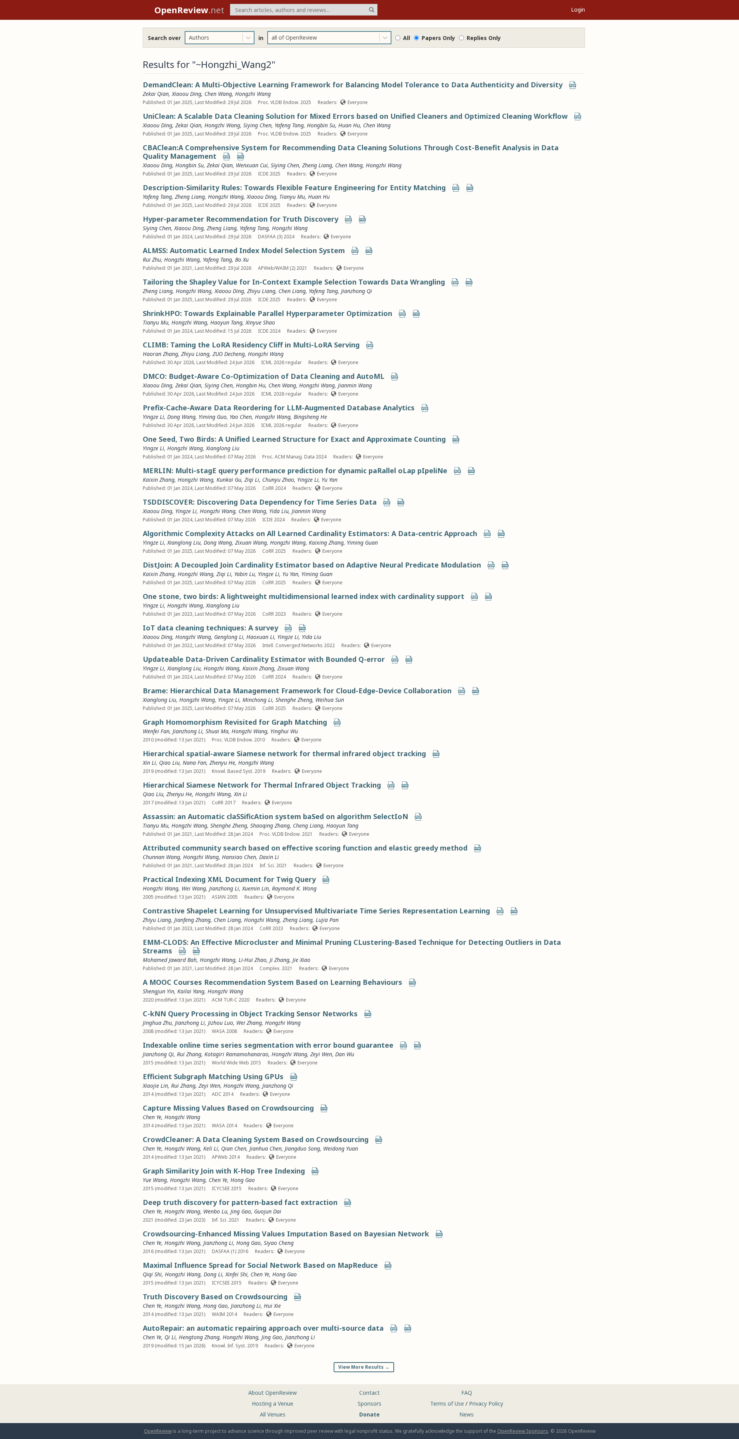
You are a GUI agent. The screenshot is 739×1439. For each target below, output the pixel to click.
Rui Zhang (189, 1054)
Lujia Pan (327, 919)
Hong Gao (242, 1180)
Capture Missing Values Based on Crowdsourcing (228, 1108)
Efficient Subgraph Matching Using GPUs (213, 1076)
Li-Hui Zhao (253, 959)
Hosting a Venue (272, 1403)
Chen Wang (218, 93)
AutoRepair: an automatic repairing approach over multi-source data (263, 1328)
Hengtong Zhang (199, 1337)
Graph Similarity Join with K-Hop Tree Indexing (224, 1170)
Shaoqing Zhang (270, 825)
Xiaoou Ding (186, 93)
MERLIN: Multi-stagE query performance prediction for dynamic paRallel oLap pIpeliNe (295, 470)
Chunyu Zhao (278, 479)
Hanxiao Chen (239, 857)
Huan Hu (349, 125)
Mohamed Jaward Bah (170, 959)
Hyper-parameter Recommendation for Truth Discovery (240, 219)
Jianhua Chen (265, 1148)
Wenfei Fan (156, 731)
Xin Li (149, 762)
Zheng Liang (317, 165)
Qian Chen (233, 1148)
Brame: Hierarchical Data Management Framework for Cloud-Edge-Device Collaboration (297, 690)
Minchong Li (257, 699)
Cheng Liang (308, 825)
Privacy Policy (486, 1403)
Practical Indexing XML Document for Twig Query (229, 879)
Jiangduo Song (302, 1148)
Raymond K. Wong (294, 888)
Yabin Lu (244, 574)
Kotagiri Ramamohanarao (236, 1054)
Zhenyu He (222, 762)
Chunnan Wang (161, 857)
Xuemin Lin (255, 888)
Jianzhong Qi (356, 291)
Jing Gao (240, 1211)
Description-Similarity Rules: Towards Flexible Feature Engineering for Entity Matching (294, 187)
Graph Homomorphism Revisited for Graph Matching (235, 722)
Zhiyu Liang (261, 291)
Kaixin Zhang (159, 479)
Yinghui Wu (284, 731)
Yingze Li (153, 416)
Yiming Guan (362, 542)
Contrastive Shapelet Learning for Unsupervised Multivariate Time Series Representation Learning (316, 910)
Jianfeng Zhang (192, 919)
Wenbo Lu (215, 1211)
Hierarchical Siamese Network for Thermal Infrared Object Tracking (262, 785)
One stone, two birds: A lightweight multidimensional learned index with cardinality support (303, 596)
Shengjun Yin (158, 991)
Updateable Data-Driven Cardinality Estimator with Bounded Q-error (264, 659)
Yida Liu (279, 511)
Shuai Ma (217, 731)
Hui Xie (272, 1305)
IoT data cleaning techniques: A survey (210, 627)
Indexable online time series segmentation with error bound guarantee (268, 1045)
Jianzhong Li (187, 731)
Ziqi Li (251, 479)
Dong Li (213, 1274)
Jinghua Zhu (157, 1022)
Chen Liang (292, 291)
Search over (164, 38)
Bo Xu (242, 259)
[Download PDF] (572, 85)
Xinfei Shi (236, 1274)
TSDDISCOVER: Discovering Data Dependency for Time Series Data (260, 502)
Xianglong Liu (222, 448)
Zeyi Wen (321, 1054)
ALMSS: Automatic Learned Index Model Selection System (244, 250)
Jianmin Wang (355, 385)
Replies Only (484, 38)
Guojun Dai (267, 1211)
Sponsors (369, 1403)
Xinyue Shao (260, 322)
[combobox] (189, 38)
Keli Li (210, 1148)
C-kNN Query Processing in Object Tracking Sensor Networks (250, 1013)
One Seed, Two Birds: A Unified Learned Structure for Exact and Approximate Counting (294, 439)
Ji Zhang (279, 959)
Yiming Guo (213, 416)
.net (189, 10)
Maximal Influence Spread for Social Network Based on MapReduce (260, 1265)
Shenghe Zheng (293, 699)
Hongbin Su (321, 125)
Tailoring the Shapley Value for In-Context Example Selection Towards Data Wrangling (294, 281)
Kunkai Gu (228, 479)
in (260, 38)
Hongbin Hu (250, 385)
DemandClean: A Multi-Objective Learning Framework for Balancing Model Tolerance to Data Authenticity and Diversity (352, 84)
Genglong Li (228, 637)
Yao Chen (241, 416)
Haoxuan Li (260, 637)
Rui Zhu (152, 259)
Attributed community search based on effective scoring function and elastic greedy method (305, 847)
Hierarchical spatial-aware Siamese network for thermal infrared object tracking (284, 753)
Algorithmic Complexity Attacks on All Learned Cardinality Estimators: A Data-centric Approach (310, 533)
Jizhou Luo (220, 1022)
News (466, 1414)
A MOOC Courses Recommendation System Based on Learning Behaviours (272, 982)
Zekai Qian (156, 93)
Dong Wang (181, 416)
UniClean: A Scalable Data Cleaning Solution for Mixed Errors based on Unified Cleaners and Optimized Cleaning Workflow (355, 116)
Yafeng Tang (289, 125)
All (406, 38)
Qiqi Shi (152, 1274)
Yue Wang (155, 1180)
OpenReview (157, 1431)
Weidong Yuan (340, 1148)
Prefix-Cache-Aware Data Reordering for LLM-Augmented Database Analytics (279, 407)
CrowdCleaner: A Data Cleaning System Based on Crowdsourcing (256, 1139)
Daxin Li (269, 857)
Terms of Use (447, 1403)
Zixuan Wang (251, 542)
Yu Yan (329, 479)
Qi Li (170, 1337)
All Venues (273, 1414)
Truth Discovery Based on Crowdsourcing (215, 1296)
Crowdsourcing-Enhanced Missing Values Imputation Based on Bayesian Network (286, 1233)
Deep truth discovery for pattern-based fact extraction (240, 1202)
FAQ (466, 1392)
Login (578, 9)
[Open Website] (240, 157)
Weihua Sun (329, 699)
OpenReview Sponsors (522, 1431)
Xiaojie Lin (155, 1085)
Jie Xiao (301, 959)
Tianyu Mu (292, 196)
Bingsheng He (310, 416)
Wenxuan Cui (252, 165)
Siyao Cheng (279, 1242)
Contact (369, 1392)
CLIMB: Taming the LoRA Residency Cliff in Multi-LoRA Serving (251, 344)
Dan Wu (344, 1054)
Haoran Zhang (160, 354)
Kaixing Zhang (326, 542)
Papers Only (438, 38)
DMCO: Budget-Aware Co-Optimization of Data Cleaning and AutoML (263, 376)
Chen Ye (152, 1117)
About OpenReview (272, 1392)
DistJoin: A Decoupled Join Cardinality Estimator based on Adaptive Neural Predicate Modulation (312, 564)
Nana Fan (194, 762)
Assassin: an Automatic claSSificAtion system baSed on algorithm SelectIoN (275, 816)
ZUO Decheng (229, 354)
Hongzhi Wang (253, 93)
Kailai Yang (190, 991)
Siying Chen (257, 125)
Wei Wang (194, 888)
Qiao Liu (169, 762)
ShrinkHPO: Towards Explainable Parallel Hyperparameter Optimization (267, 313)
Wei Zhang (249, 1022)
